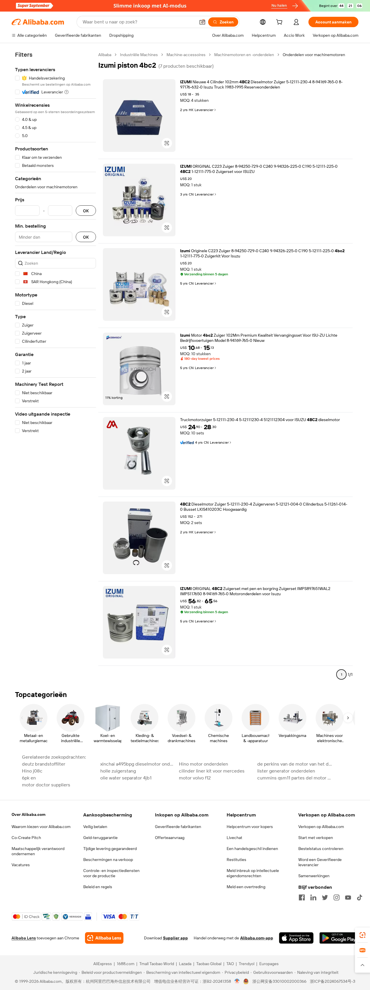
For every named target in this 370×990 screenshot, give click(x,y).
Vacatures (21, 864)
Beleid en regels (97, 886)
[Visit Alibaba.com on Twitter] (324, 897)
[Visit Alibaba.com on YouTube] (348, 897)
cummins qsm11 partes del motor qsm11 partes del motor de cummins (294, 778)
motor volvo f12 (195, 778)
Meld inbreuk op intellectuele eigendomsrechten (253, 873)
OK (86, 210)
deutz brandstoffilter (43, 764)
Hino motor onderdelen (203, 764)
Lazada (185, 963)
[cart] (280, 23)
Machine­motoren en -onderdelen (244, 54)
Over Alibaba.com (28, 814)
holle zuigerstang (118, 771)
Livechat (234, 837)
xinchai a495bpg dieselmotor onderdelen (137, 764)
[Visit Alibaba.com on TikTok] (359, 897)
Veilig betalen (95, 826)
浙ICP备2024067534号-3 (332, 981)
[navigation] (55, 367)
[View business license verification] (237, 981)
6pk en (29, 778)
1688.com (125, 963)
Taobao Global (208, 963)
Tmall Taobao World (156, 963)
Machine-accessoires (186, 54)
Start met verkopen (315, 837)
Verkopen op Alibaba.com (321, 826)
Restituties (236, 859)
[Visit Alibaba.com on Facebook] (301, 897)
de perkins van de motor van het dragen (294, 764)
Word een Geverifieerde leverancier (320, 862)
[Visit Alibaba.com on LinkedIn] (313, 897)
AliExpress (102, 963)
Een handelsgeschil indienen (252, 848)
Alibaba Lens (24, 938)
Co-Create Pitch (26, 837)
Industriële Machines (139, 54)
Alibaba (104, 54)
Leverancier (204, 110)
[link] (362, 935)
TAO (230, 963)
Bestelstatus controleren (320, 848)
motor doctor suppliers (46, 785)
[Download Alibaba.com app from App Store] (296, 938)
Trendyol (246, 963)
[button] (202, 22)
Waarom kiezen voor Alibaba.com (41, 826)
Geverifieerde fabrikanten (178, 826)
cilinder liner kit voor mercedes (212, 771)
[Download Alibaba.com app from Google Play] (338, 938)
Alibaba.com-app (256, 938)
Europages (269, 963)
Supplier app (175, 938)
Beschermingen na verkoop (108, 859)
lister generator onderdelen (286, 771)
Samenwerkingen (314, 875)
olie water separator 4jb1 (125, 778)
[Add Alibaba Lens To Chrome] (104, 938)
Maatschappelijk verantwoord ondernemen (38, 851)
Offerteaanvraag (169, 837)
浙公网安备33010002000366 (279, 981)
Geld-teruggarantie (100, 837)
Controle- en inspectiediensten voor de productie (111, 873)
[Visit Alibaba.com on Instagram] (336, 897)
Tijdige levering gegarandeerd (110, 848)
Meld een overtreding (246, 886)
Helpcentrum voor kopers (250, 826)
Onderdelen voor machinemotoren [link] (314, 54)
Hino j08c (32, 771)
